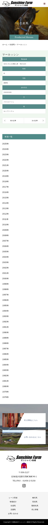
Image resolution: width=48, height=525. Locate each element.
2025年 (5, 144)
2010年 (5, 225)
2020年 (5, 171)
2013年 (5, 208)
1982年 (5, 376)
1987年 (5, 349)
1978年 (5, 397)
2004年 (5, 257)
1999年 (5, 284)
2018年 (5, 182)
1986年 (5, 354)
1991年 (5, 327)
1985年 (5, 359)
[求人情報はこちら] (24, 413)
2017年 (5, 187)
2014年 (5, 203)
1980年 (5, 386)
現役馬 (34, 502)
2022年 (5, 160)
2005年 (5, 252)
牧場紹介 (13, 502)
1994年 (5, 311)
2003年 (5, 262)
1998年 (5, 289)
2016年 (5, 192)
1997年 (5, 295)
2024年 (5, 149)
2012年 (5, 214)
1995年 (5, 306)
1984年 (5, 365)
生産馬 (13, 506)
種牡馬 (34, 498)
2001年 (5, 273)
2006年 (5, 246)
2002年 (5, 268)
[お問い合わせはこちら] (24, 430)
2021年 (5, 165)
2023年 (5, 155)
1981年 (5, 381)
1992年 (5, 322)
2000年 (5, 279)
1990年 (5, 332)
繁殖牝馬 (34, 506)
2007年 (5, 241)
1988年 (5, 343)
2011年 (5, 219)
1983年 (5, 370)
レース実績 (13, 498)
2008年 (5, 235)
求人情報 (34, 509)
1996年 (5, 300)
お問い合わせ (13, 513)
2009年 (5, 230)
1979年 (5, 392)
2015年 (5, 198)
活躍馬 (13, 509)
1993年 (5, 316)
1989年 (5, 338)
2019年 (5, 176)
